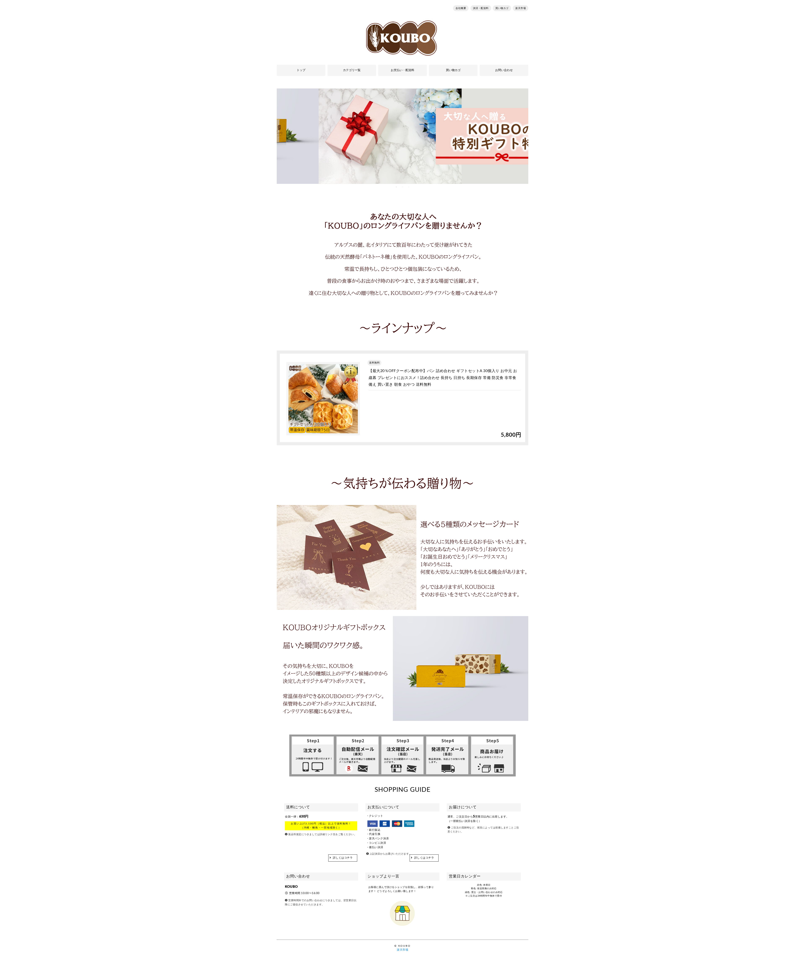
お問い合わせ (504, 70)
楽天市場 (520, 8)
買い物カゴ (502, 8)
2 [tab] (402, 187)
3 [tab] (409, 187)
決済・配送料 (481, 8)
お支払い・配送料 (402, 70)
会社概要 (461, 8)
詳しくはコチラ (343, 858)
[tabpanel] (402, 136)
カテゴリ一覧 (352, 70)
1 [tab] (396, 187)
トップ (301, 70)
